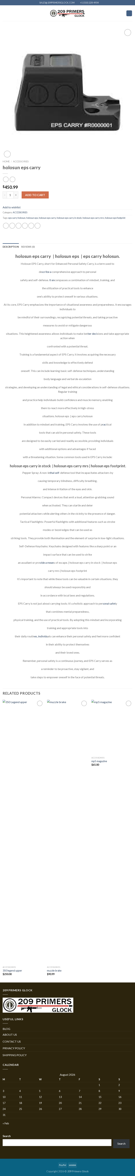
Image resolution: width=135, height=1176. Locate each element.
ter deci (92, 333)
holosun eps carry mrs (93, 217)
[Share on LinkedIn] (37, 226)
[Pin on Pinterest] (31, 226)
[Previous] (2, 840)
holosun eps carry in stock (69, 217)
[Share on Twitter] (18, 226)
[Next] (132, 840)
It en (51, 280)
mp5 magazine (99, 761)
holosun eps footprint (115, 217)
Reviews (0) (28, 246)
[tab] (11, 246)
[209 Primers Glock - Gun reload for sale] (67, 13)
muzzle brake (54, 970)
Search (7, 1136)
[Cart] (129, 13)
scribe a (46, 271)
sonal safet (109, 603)
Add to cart (35, 195)
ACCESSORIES (21, 161)
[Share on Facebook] (12, 226)
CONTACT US (12, 1041)
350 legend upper (12, 970)
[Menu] (5, 13)
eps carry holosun (16, 217)
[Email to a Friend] (25, 226)
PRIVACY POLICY (14, 1048)
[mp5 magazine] (111, 727)
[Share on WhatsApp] (6, 226)
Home (6, 161)
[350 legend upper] (23, 832)
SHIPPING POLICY (15, 1055)
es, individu (41, 636)
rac (104, 424)
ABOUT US (10, 1034)
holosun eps (32, 217)
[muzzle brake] (67, 832)
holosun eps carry (47, 217)
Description (11, 246)
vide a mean (47, 562)
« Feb (6, 1123)
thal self (54, 472)
